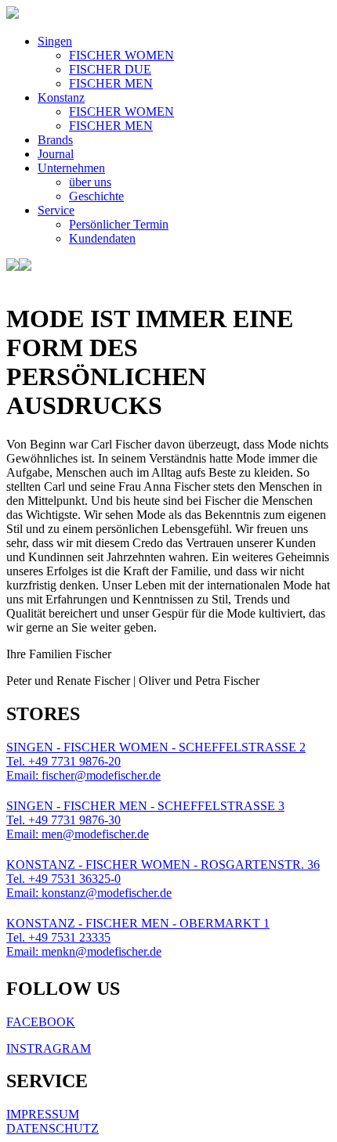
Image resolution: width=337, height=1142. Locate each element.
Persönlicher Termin (118, 224)
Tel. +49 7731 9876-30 (63, 820)
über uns (90, 182)
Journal (56, 153)
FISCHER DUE (110, 69)
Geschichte (96, 196)
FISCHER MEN (111, 83)
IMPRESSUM (42, 1114)
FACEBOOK (40, 1022)
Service (56, 210)
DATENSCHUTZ (52, 1128)
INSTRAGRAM (48, 1048)
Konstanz (61, 97)
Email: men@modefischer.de (77, 834)
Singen (55, 41)
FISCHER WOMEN (121, 55)
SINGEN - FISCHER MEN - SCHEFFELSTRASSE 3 (145, 805)
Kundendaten (102, 238)
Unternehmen (71, 168)
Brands (55, 139)
